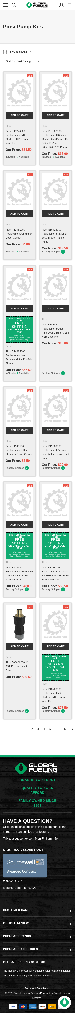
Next (67, 729)
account (61, 5)
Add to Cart (19, 115)
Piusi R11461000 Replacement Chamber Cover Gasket (19, 233)
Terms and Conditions (36, 988)
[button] (64, 1002)
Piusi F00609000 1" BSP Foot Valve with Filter (17, 666)
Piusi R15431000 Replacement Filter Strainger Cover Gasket (19, 450)
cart (69, 5)
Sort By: (11, 61)
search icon (13, 5)
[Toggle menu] (5, 5)
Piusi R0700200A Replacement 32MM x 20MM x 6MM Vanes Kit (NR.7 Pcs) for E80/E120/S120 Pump (55, 139)
